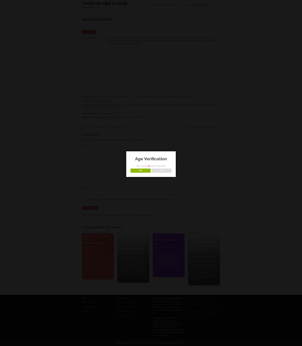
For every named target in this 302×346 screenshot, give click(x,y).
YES (140, 171)
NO (161, 171)
